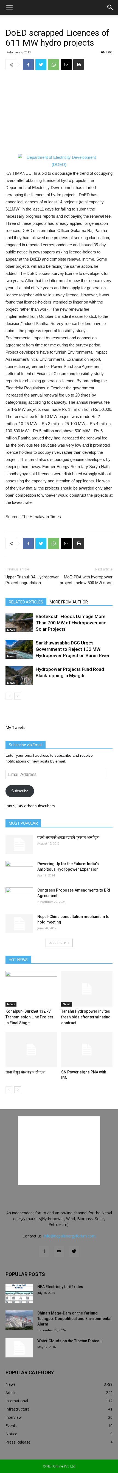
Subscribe (20, 791)
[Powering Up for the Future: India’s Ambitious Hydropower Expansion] (19, 870)
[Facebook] (44, 1251)
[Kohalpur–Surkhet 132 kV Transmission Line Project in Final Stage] (31, 989)
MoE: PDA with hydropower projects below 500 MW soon (86, 580)
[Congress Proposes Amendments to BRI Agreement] (19, 897)
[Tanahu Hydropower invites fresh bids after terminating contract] (87, 989)
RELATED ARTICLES (26, 602)
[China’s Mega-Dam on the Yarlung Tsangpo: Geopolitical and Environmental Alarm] (19, 1320)
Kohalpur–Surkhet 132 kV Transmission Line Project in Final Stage (29, 1017)
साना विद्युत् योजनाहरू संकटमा (25, 1072)
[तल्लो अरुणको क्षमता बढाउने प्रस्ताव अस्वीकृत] (19, 844)
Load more (57, 942)
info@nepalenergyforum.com (69, 1236)
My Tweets (15, 727)
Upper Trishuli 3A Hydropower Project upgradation (32, 580)
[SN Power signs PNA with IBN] (87, 1049)
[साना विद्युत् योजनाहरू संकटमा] (31, 1049)
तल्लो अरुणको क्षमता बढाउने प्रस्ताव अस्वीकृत (68, 837)
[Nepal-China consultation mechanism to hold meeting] (19, 923)
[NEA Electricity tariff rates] (19, 1293)
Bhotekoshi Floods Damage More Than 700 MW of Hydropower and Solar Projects (71, 623)
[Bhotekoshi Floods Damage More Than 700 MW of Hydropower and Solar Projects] (19, 622)
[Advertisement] (59, 112)
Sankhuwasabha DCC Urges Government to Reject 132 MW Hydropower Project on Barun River (72, 649)
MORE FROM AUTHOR (69, 602)
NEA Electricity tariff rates (60, 1287)
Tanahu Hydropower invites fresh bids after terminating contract (86, 1017)
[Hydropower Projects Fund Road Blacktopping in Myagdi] (19, 675)
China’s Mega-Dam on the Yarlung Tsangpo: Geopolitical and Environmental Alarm (74, 1318)
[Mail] (59, 1251)
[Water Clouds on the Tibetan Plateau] (19, 1347)
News (11, 630)
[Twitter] (73, 1251)
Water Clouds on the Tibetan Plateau (69, 1341)
